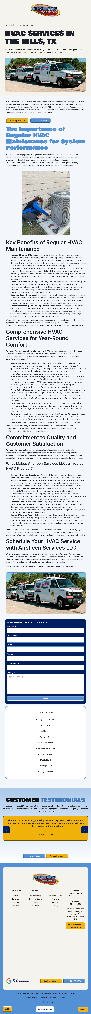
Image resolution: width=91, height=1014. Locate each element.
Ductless (35, 906)
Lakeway (15, 899)
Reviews (55, 902)
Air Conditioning (35, 896)
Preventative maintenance (17, 162)
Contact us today (13, 566)
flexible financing (39, 535)
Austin (15, 896)
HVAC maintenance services (41, 320)
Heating (35, 902)
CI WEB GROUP (69, 993)
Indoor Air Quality (35, 899)
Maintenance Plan (55, 896)
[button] (6, 829)
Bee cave (15, 906)
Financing (55, 899)
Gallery (55, 906)
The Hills (15, 902)
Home (7, 25)
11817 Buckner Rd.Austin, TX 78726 (75, 894)
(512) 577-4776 (75, 904)
